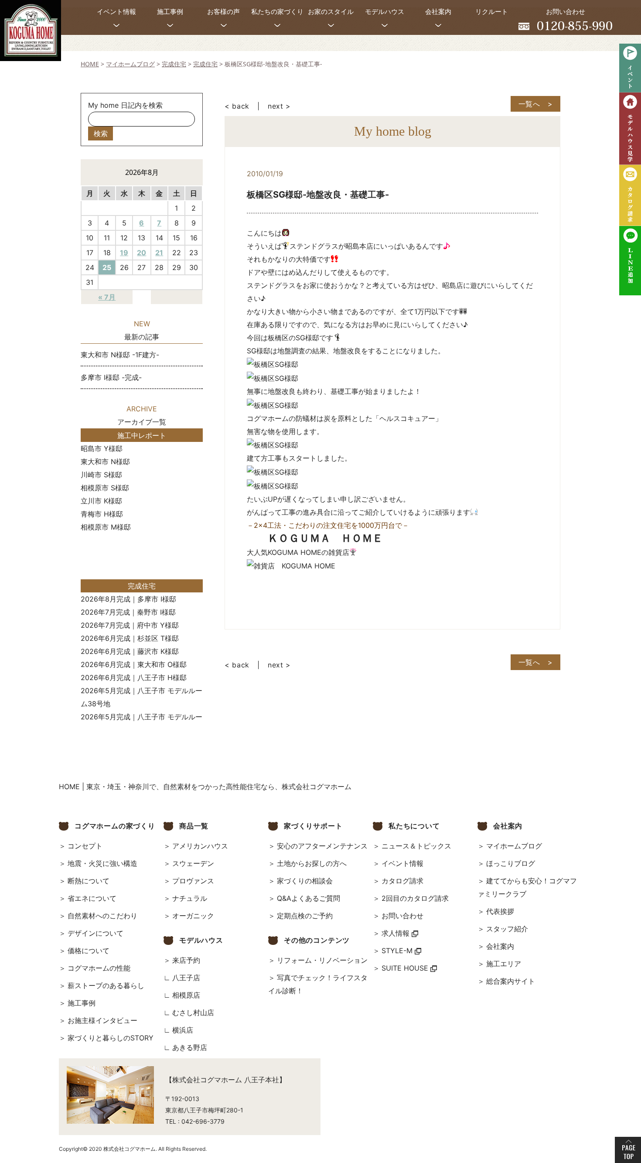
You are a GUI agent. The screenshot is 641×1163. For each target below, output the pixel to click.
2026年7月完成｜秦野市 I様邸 (128, 612)
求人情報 (397, 933)
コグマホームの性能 (99, 968)
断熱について (88, 880)
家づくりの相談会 (305, 880)
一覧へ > (535, 103)
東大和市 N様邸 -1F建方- (120, 354)
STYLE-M (398, 950)
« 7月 (107, 297)
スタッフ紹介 (507, 928)
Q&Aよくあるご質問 (308, 898)
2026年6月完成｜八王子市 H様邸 (134, 677)
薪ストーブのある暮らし (106, 985)
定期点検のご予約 (305, 915)
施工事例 (81, 1003)
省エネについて (92, 898)
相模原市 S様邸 (105, 487)
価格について (88, 950)
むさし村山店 (193, 1012)
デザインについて (95, 933)
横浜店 (182, 1030)
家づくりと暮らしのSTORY (110, 1037)
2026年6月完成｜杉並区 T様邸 (130, 638)
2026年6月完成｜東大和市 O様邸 (134, 664)
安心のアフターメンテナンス (322, 845)
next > (279, 106)
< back (237, 106)
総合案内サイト (510, 981)
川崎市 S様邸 (101, 474)
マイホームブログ (514, 845)
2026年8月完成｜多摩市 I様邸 (128, 599)
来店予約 (186, 960)
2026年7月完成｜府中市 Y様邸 (130, 625)
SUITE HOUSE (406, 968)
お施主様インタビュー (102, 1020)
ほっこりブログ (510, 863)
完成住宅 (142, 586)
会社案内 (500, 946)
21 (159, 252)
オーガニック (193, 915)
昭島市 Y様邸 (102, 448)
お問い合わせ (402, 915)
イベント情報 (402, 863)
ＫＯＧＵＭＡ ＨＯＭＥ (325, 538)
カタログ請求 (402, 880)
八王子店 (186, 977)
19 (124, 252)
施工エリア (503, 963)
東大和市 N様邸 (105, 461)
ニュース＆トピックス (416, 845)
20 (141, 252)
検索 (101, 133)
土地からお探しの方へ (312, 863)
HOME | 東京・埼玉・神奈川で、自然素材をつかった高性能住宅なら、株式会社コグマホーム (205, 786)
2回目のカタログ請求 (415, 898)
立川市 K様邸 (101, 500)
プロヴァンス (193, 880)
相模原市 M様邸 (106, 527)
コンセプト (85, 845)
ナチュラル (189, 898)
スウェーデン (193, 863)
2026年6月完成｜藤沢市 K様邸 (130, 651)
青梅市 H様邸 (102, 514)
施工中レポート (141, 435)
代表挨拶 (500, 911)
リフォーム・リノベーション (322, 960)
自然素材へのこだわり (102, 915)
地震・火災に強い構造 (102, 863)
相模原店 (186, 995)
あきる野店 (189, 1047)
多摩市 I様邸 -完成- (111, 377)
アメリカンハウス (200, 845)
